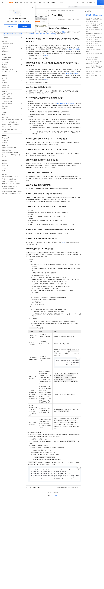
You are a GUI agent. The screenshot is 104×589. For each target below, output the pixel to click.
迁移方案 (46, 55)
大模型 (16, 2)
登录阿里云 (24, 26)
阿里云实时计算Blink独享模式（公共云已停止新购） (43, 34)
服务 (48, 2)
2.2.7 (63, 242)
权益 (31, 2)
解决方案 (26, 2)
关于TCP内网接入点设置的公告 (65, 103)
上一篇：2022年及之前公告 (35, 487)
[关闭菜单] (2, 2)
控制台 (90, 2)
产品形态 (63, 32)
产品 (21, 2)
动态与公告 (53, 10)
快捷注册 (10, 26)
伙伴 (44, 2)
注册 (95, 2)
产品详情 (69, 19)
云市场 (39, 2)
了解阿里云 (53, 2)
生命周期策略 (69, 49)
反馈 (56, 495)
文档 (83, 2)
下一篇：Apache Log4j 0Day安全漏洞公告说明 (66, 487)
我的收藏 (77, 19)
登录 (100, 2)
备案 (87, 2)
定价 (35, 2)
